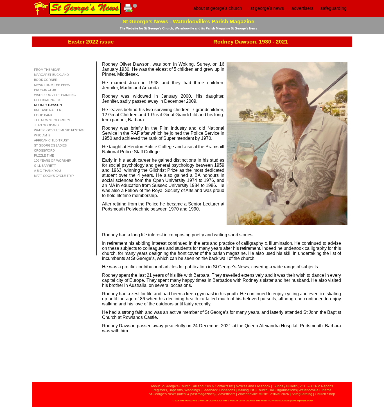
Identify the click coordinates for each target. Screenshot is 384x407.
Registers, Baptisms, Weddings (176, 390)
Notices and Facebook (253, 386)
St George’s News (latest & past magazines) (182, 394)
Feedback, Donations (218, 390)
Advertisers (226, 394)
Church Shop (325, 394)
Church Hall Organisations (276, 390)
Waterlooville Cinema (315, 390)
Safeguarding (302, 394)
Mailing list (246, 390)
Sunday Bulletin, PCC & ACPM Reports (303, 386)
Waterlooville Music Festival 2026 (264, 394)
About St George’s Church (171, 386)
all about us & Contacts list (213, 386)
